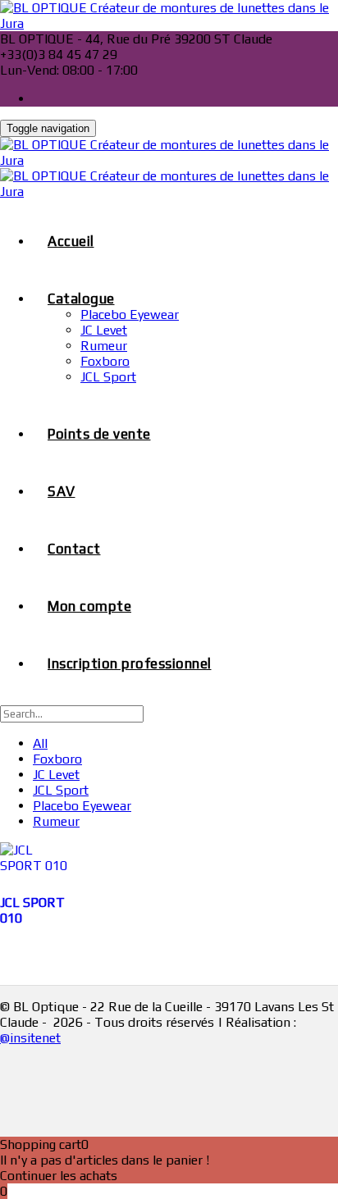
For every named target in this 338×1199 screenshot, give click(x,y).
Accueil (71, 241)
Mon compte (89, 606)
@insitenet (30, 1038)
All (40, 743)
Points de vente (99, 434)
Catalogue (81, 298)
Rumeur (103, 345)
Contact (74, 548)
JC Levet (103, 330)
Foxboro (105, 361)
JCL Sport (108, 377)
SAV (61, 491)
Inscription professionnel (130, 663)
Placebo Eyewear (129, 314)
